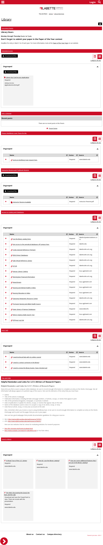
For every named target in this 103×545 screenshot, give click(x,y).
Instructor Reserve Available (22, 202)
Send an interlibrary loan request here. (25, 160)
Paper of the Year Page (60, 43)
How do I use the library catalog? (48, 461)
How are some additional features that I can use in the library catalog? (82, 462)
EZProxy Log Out (18, 320)
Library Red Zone (59, 14)
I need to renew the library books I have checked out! (30, 368)
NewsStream (17, 282)
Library (51, 14)
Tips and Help (6, 378)
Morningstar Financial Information (24, 277)
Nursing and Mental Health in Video (24, 288)
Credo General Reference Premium (24, 250)
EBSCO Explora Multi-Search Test (24, 315)
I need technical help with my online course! (27, 357)
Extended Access (7, 51)
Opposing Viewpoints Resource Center (25, 299)
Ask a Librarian (6, 113)
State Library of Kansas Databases (24, 309)
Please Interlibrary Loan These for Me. (14, 133)
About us (29, 534)
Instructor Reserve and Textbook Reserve (15, 170)
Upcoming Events (7, 28)
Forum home (53, 128)
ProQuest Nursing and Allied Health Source (27, 304)
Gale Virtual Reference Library (22, 261)
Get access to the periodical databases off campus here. (31, 244)
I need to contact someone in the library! (26, 363)
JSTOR (15, 266)
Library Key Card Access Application (17, 77)
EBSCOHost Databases (20, 255)
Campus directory (54, 534)
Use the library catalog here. (22, 239)
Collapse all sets (96, 60)
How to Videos (6, 439)
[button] (10, 56)
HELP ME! (5, 330)
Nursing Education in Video (21, 293)
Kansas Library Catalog (20, 271)
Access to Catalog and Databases (13, 212)
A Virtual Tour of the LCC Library (16, 461)
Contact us (40, 534)
